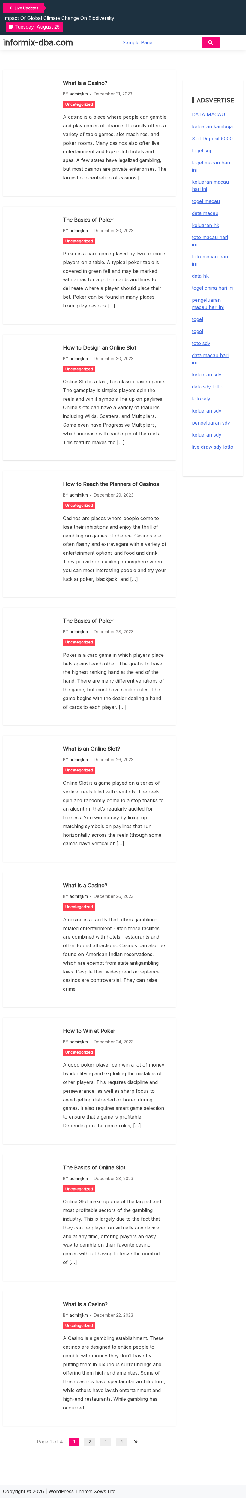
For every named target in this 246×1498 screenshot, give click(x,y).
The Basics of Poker (88, 219)
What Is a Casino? (85, 1304)
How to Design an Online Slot (99, 347)
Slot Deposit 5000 (212, 138)
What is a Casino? (85, 83)
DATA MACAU (208, 114)
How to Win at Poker (89, 1031)
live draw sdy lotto (212, 447)
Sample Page (137, 42)
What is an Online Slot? (91, 749)
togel (197, 319)
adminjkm (79, 93)
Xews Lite (105, 1491)
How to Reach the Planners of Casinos (111, 484)
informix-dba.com (38, 42)
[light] (233, 42)
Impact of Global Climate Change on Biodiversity (58, 18)
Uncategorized (79, 104)
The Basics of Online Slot (94, 1167)
